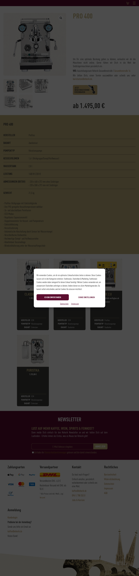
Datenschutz (64, 303)
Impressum (75, 303)
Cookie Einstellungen (86, 297)
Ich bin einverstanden (52, 297)
